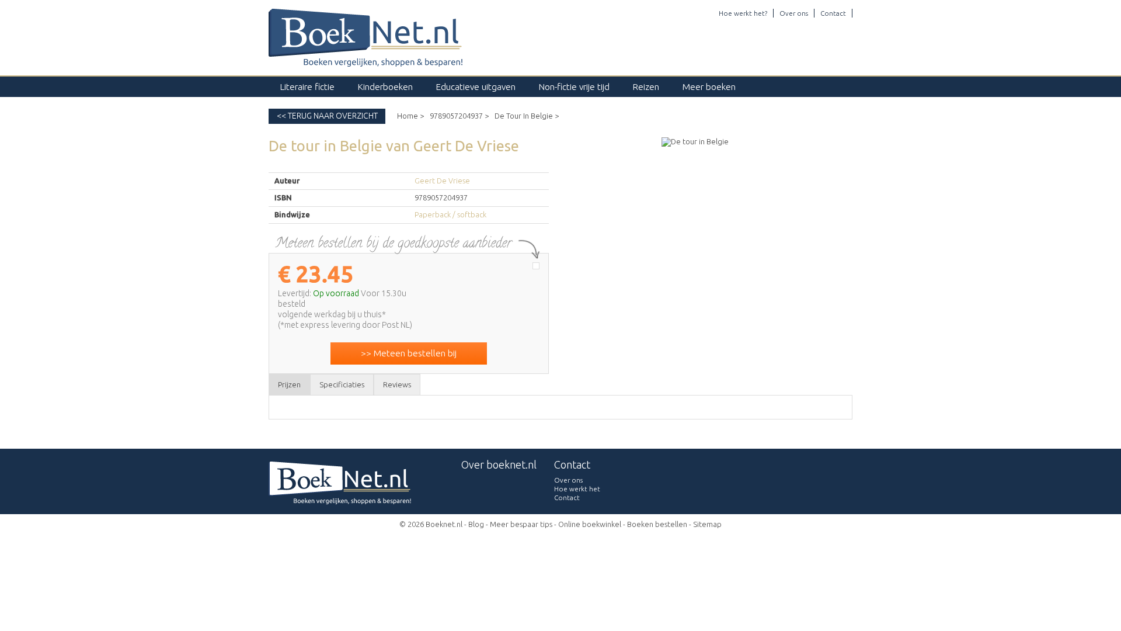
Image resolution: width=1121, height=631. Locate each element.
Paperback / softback (450, 214)
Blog (476, 524)
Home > (410, 116)
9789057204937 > (459, 116)
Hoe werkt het (577, 489)
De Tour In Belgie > (527, 116)
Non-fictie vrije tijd (574, 87)
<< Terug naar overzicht (327, 115)
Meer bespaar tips (521, 524)
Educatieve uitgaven (476, 87)
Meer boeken (709, 87)
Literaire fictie (307, 87)
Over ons (793, 13)
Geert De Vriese (442, 180)
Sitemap (707, 524)
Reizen (646, 87)
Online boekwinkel (589, 524)
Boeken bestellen (657, 524)
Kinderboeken (385, 87)
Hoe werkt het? (743, 13)
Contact (833, 13)
